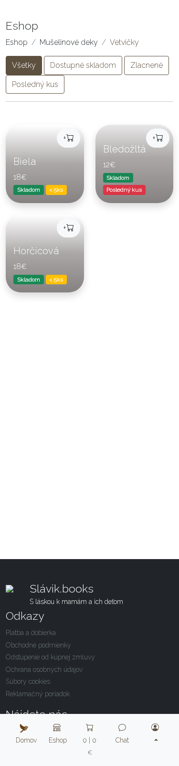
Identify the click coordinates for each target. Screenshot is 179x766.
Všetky (24, 65)
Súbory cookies (28, 681)
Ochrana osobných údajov (44, 669)
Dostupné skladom (83, 65)
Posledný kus (35, 84)
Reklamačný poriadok (38, 694)
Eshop (17, 42)
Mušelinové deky (69, 42)
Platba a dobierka (31, 633)
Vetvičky (124, 42)
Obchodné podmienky (38, 645)
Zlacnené (146, 65)
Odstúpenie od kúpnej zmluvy (50, 657)
